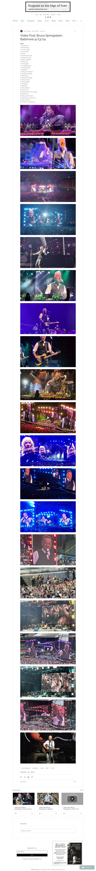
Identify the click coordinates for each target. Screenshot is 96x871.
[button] (81, 20)
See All (81, 790)
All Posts (15, 21)
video (42, 768)
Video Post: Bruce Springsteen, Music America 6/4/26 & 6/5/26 (23, 808)
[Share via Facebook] (21, 777)
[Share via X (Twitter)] (24, 777)
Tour (29, 772)
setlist (47, 768)
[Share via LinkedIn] (28, 777)
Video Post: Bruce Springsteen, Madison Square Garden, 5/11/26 (46, 808)
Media (54, 21)
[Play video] (48, 120)
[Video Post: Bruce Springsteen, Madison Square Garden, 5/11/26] (48, 799)
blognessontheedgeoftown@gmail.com (32, 859)
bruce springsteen (25, 768)
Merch (68, 21)
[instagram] (50, 17)
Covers (47, 21)
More (74, 21)
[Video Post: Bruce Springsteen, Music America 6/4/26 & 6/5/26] (23, 799)
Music (22, 21)
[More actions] (75, 31)
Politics (61, 21)
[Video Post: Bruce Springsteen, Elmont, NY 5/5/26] (72, 799)
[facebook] (45, 17)
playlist (40, 21)
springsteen (35, 768)
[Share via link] (32, 777)
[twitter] (48, 17)
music (52, 768)
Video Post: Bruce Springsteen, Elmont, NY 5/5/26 (71, 808)
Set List (32, 772)
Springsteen (31, 21)
